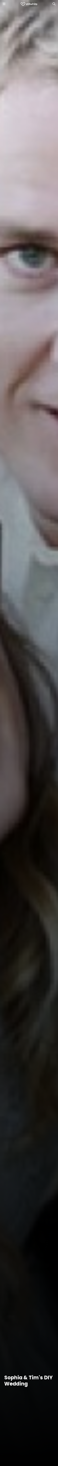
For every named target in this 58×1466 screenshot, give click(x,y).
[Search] (54, 4)
